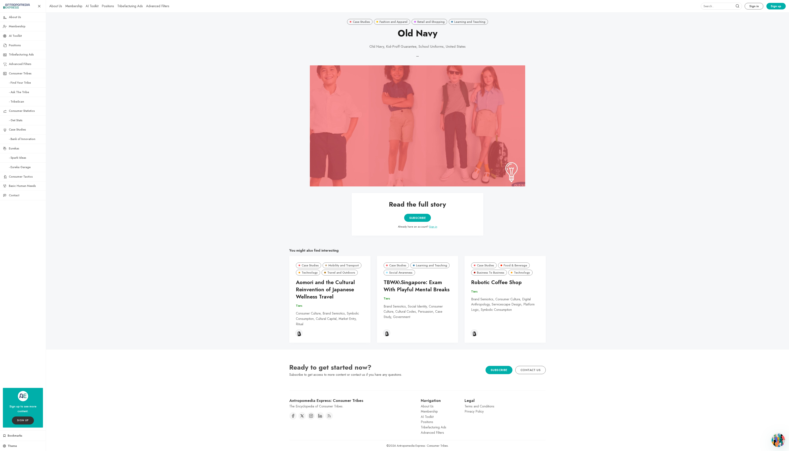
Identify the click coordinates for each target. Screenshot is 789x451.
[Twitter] (302, 416)
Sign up (776, 6)
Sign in (754, 6)
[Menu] (39, 6)
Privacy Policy (474, 411)
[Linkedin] (320, 416)
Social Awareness (400, 273)
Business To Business (490, 273)
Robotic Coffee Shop (496, 282)
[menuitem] (55, 6)
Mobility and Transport (343, 265)
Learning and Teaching (469, 22)
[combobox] (721, 6)
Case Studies (361, 22)
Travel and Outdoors (341, 273)
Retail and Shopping (431, 22)
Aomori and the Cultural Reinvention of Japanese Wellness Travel (325, 290)
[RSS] (329, 416)
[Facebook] (293, 416)
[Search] (737, 6)
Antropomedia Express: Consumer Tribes (422, 446)
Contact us (530, 370)
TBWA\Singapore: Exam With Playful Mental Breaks (417, 286)
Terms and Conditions (479, 406)
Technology (310, 273)
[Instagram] (311, 416)
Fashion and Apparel (393, 22)
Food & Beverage (515, 265)
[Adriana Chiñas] (299, 333)
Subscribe (417, 218)
